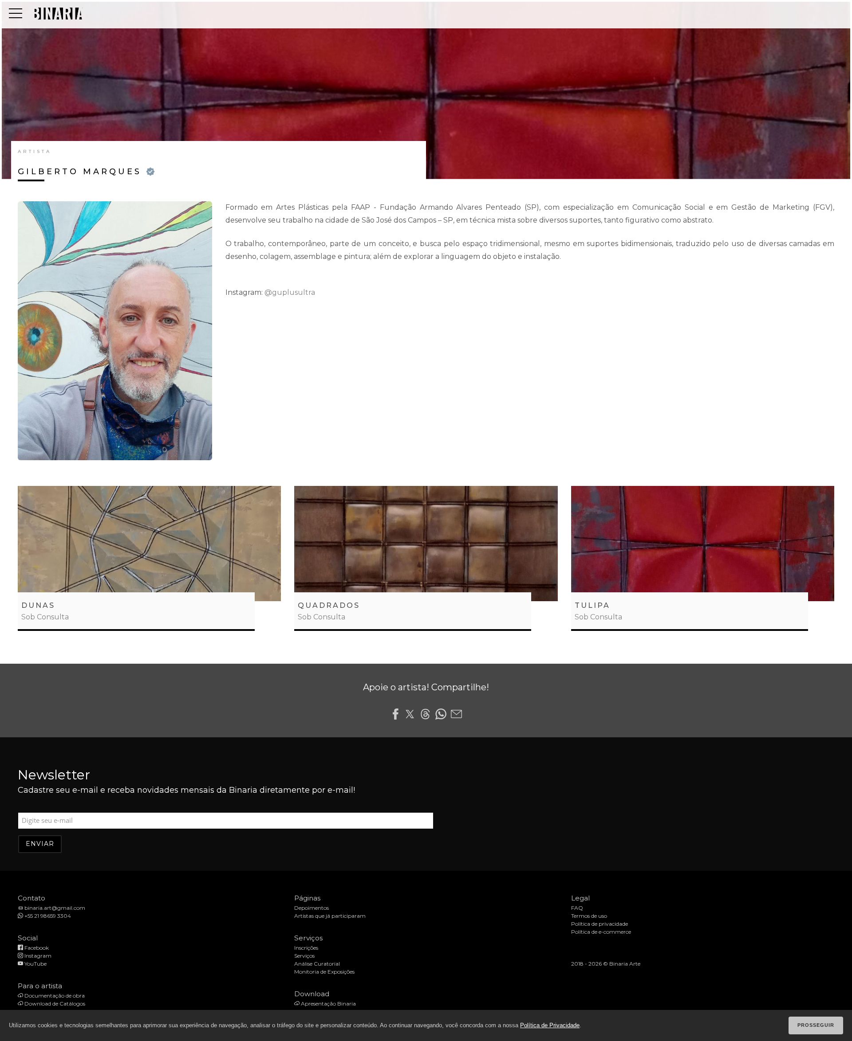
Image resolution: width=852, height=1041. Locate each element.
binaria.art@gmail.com (54, 907)
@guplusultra (289, 292)
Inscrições (306, 947)
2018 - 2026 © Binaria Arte (605, 963)
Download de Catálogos (54, 1003)
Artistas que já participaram (330, 915)
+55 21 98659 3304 (47, 915)
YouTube (35, 963)
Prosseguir (815, 1025)
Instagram (37, 955)
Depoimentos (311, 907)
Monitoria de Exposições (324, 971)
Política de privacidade (599, 923)
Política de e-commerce (601, 931)
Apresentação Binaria (328, 1003)
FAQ (577, 907)
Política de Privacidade (550, 1025)
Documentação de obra (54, 995)
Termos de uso (589, 915)
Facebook (36, 947)
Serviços (304, 955)
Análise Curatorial (317, 963)
